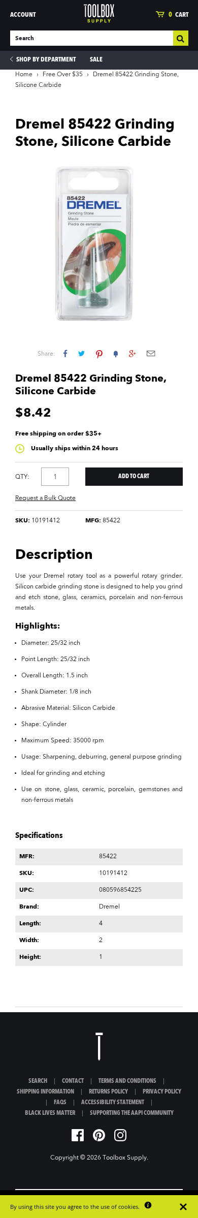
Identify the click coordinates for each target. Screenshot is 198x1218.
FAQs (60, 1103)
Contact (73, 1081)
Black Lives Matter (50, 1113)
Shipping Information (45, 1092)
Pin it (99, 353)
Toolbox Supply (125, 1158)
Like (65, 353)
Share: (46, 354)
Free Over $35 (63, 75)
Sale (96, 59)
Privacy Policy (162, 1092)
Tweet (81, 353)
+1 (132, 353)
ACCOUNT (23, 15)
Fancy (116, 353)
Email (151, 353)
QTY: (22, 477)
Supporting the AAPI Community (132, 1113)
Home (23, 75)
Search (37, 1081)
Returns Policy (108, 1092)
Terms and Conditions (127, 1081)
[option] (99, 242)
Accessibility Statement (112, 1103)
